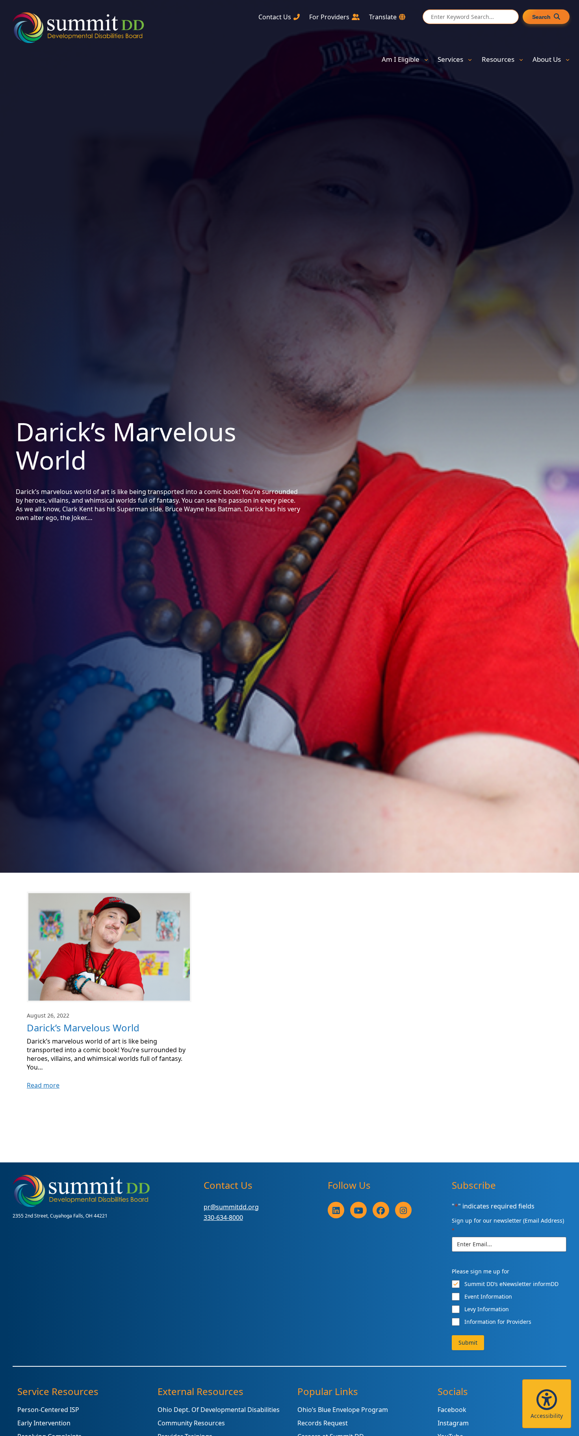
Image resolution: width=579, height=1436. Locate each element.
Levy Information (486, 1309)
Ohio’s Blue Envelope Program (342, 1409)
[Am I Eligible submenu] (426, 59)
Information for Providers (497, 1321)
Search (541, 17)
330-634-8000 (223, 1217)
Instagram (453, 1423)
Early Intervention (44, 1423)
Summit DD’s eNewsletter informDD (511, 1284)
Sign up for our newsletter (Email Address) (508, 1225)
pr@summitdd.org (231, 1207)
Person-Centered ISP (48, 1409)
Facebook (452, 1409)
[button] (546, 1403)
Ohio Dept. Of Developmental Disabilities (219, 1409)
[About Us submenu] (568, 59)
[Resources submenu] (521, 59)
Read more (43, 1085)
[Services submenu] (470, 59)
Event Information (488, 1296)
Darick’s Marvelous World (83, 1028)
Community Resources (191, 1423)
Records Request (322, 1423)
